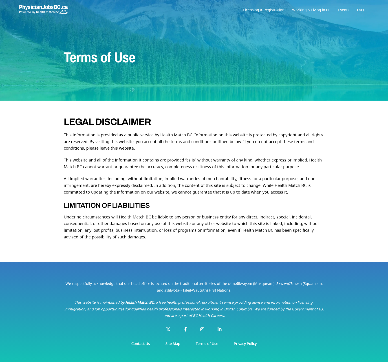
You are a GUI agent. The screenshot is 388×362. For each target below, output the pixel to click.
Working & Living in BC (311, 9)
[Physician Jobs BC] (43, 12)
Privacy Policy (245, 343)
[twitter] (168, 328)
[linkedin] (219, 328)
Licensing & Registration (263, 9)
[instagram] (202, 328)
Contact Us (140, 343)
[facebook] (185, 328)
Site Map (172, 343)
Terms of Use (207, 343)
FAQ (360, 9)
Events (343, 9)
